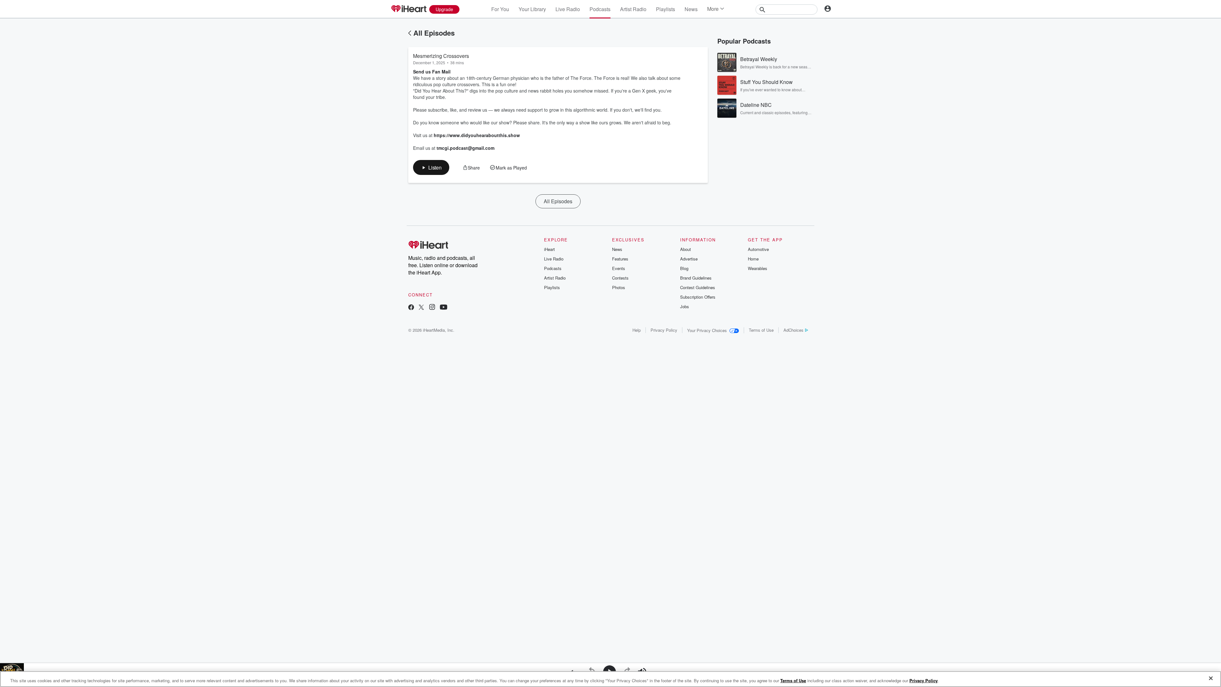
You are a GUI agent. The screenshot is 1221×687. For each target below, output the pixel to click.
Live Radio (567, 9)
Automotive (758, 249)
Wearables (757, 268)
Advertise (689, 259)
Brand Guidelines (696, 278)
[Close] (1211, 678)
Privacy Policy (664, 330)
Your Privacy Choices (707, 330)
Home (753, 259)
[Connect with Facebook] (411, 307)
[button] (431, 167)
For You (500, 9)
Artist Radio (633, 9)
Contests (620, 278)
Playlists (665, 9)
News (691, 9)
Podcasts (600, 9)
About (685, 249)
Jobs (684, 306)
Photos (618, 287)
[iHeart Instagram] (432, 307)
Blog (684, 268)
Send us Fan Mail (432, 71)
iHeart (549, 249)
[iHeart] (409, 9)
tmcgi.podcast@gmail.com (465, 148)
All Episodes (434, 33)
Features (620, 259)
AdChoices (793, 330)
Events (618, 268)
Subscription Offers (697, 297)
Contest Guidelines (697, 287)
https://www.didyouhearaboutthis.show (477, 135)
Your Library (532, 9)
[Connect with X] (421, 307)
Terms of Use (761, 330)
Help (636, 330)
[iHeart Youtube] (443, 307)
